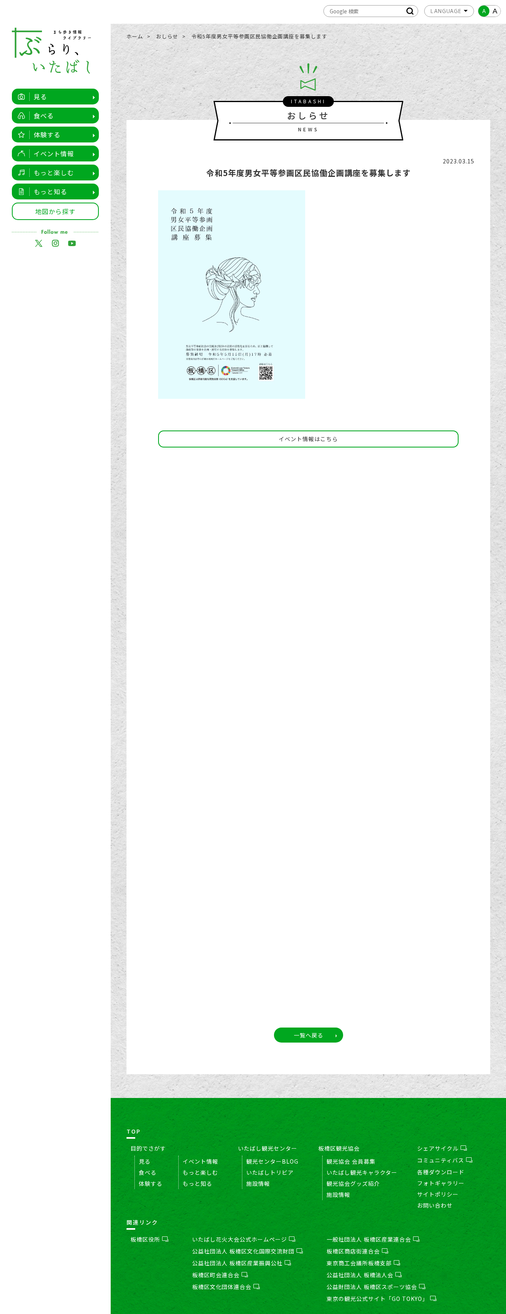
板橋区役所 (145, 1239)
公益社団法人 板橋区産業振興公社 (237, 1263)
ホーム (134, 36)
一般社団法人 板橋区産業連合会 (369, 1239)
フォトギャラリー (440, 1183)
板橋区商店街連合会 (353, 1251)
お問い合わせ (435, 1205)
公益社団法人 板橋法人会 (360, 1275)
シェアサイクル (438, 1148)
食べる (44, 115)
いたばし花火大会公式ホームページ (239, 1239)
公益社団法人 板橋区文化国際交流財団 (243, 1251)
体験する (47, 134)
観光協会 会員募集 (351, 1161)
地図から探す (55, 211)
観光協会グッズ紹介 (353, 1183)
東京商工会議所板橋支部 (359, 1263)
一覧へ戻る (308, 1035)
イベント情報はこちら (308, 439)
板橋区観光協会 (339, 1148)
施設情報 (258, 1183)
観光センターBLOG (272, 1161)
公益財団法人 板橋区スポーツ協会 (372, 1287)
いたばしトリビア (270, 1172)
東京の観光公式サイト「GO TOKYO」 (377, 1299)
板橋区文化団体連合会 (221, 1287)
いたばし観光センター (267, 1148)
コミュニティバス (440, 1160)
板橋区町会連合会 (216, 1275)
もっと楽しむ (54, 172)
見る (40, 96)
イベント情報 (54, 153)
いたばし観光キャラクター (362, 1172)
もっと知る (50, 191)
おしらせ (167, 36)
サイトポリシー (438, 1194)
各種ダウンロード (440, 1172)
